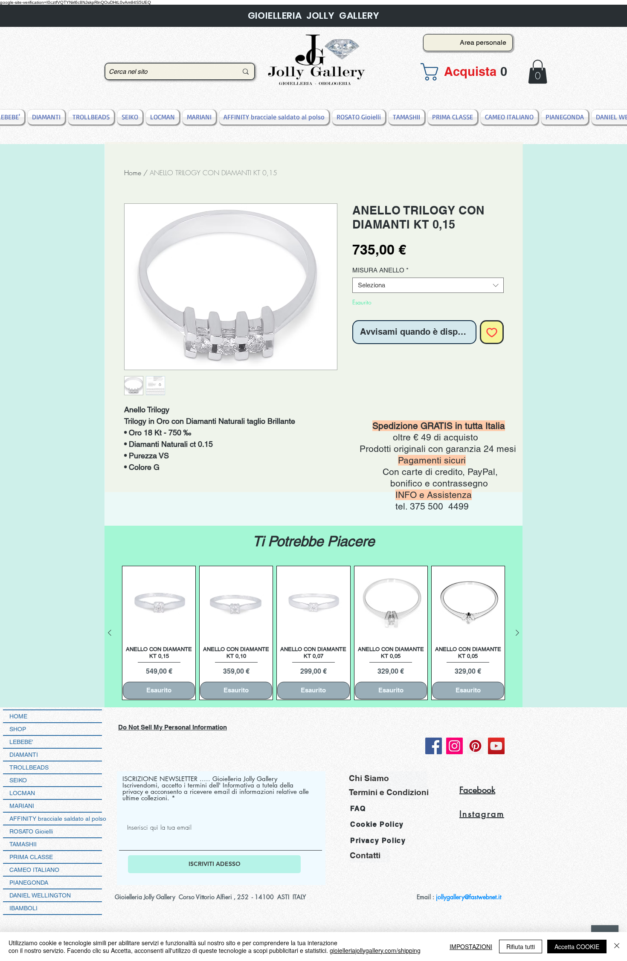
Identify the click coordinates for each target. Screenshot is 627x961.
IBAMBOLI (23, 908)
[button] (465, 72)
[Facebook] (433, 746)
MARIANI (21, 805)
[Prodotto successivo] (517, 633)
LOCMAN (22, 793)
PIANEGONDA (28, 882)
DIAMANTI (23, 754)
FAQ (358, 809)
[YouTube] (496, 746)
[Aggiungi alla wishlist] (492, 332)
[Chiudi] (617, 946)
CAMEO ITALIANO (34, 869)
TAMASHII (23, 844)
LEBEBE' (21, 741)
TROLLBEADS (29, 767)
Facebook (477, 790)
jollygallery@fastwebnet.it (468, 897)
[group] (313, 632)
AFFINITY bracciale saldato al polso (55, 818)
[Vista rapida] (158, 602)
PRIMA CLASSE (31, 857)
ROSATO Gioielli (31, 831)
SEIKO (18, 780)
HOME (18, 716)
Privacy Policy (378, 841)
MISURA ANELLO (380, 270)
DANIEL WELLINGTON (40, 895)
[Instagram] (454, 746)
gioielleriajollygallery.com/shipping (375, 950)
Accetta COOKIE (576, 946)
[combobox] (428, 285)
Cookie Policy (377, 824)
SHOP (17, 729)
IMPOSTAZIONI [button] (471, 946)
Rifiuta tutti (520, 946)
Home (132, 172)
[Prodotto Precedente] (109, 633)
